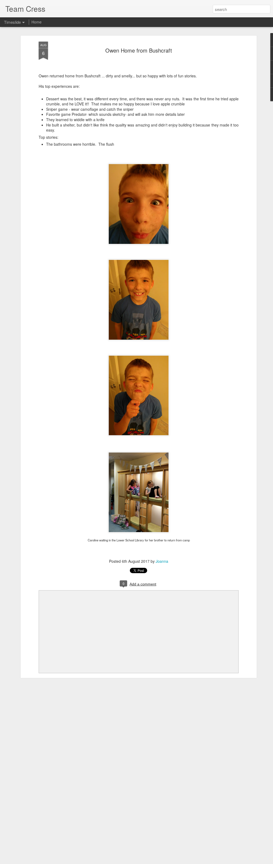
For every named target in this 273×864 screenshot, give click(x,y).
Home (36, 22)
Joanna (162, 561)
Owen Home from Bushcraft (138, 50)
